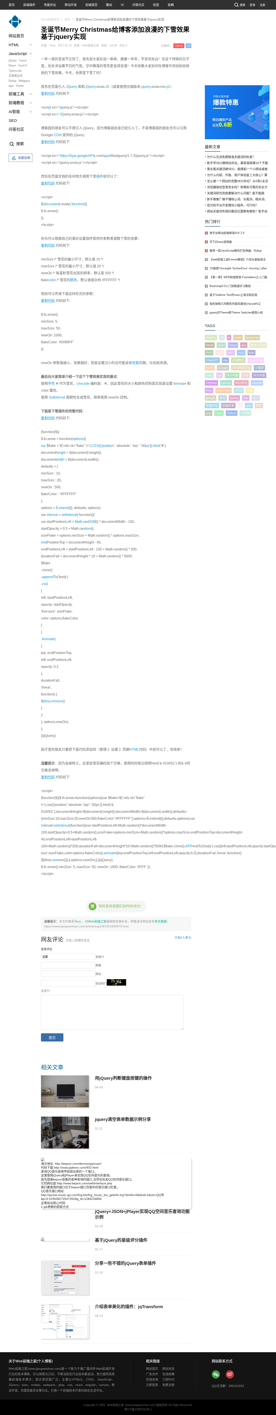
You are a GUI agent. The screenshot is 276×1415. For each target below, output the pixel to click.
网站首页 (16, 36)
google (82, 156)
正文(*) (45, 990)
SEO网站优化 (241, 367)
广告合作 (152, 1374)
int (43, 825)
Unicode (83, 383)
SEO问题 (232, 375)
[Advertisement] (237, 53)
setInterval (69, 515)
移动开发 (71, 4)
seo (243, 345)
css (44, 584)
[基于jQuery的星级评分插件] (65, 1239)
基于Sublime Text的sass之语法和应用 (233, 294)
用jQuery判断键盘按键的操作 (123, 1078)
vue (225, 360)
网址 (98, 973)
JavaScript (256, 360)
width (60, 459)
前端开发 (228, 405)
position (108, 446)
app (208, 413)
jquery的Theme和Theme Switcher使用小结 (236, 312)
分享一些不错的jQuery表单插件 (125, 1263)
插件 (99, 176)
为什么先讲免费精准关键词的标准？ (231, 157)
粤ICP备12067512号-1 (138, 1409)
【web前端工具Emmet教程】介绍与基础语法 (238, 259)
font (176, 383)
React (12, 65)
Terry (78, 921)
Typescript (15, 70)
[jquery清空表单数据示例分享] (65, 1133)
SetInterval (57, 397)
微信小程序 (258, 345)
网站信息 (168, 1368)
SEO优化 (241, 382)
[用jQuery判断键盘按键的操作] (65, 1091)
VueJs (23, 60)
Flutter (20, 85)
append (47, 577)
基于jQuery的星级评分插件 (121, 1240)
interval (52, 515)
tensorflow (223, 390)
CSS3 (239, 390)
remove (57, 701)
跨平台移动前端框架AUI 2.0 (227, 233)
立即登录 (152, 1385)
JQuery (179, 45)
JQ (62, 114)
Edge (219, 413)
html (156, 446)
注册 (262, 4)
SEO (13, 120)
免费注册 (168, 1385)
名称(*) (100, 956)
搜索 (242, 4)
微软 (259, 405)
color (52, 280)
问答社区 (138, 4)
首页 (12, 4)
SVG (209, 352)
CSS (95, 446)
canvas (226, 382)
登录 (252, 4)
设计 (256, 398)
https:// (65, 156)
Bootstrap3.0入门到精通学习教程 (230, 286)
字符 (51, 383)
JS (188, 45)
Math (78, 521)
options (78, 439)
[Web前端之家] (15, 24)
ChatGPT (212, 360)
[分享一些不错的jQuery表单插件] (65, 1278)
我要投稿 (24, 157)
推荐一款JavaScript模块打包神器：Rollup (236, 250)
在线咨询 (152, 1379)
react (209, 375)
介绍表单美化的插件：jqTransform (129, 1306)
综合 (67, 19)
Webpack (24, 80)
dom (88, 528)
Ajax (73, 156)
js (168, 86)
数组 (223, 398)
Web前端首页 (50, 19)
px (147, 446)
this (46, 701)
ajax (11, 85)
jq (61, 107)
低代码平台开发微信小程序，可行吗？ (232, 205)
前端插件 (29, 4)
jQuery (13, 60)
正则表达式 (16, 75)
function (78, 204)
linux (209, 390)
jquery (146, 86)
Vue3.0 (22, 65)
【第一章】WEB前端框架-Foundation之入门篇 (238, 277)
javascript (252, 337)
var (43, 446)
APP (188, 846)
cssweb (257, 382)
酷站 (109, 4)
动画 (246, 375)
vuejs (238, 337)
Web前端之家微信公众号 (216, 1374)
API (91, 156)
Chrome (211, 382)
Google (223, 367)
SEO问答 (259, 375)
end (44, 542)
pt (49, 107)
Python (231, 413)
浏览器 (245, 413)
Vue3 (221, 345)
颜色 (73, 280)
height (61, 452)
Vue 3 (210, 367)
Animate (48, 639)
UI (122, 4)
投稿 (171, 4)
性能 (135, 363)
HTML (134, 749)
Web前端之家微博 (230, 1374)
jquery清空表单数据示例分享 (123, 1119)
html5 (209, 345)
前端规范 (91, 4)
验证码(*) (101, 983)
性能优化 (50, 4)
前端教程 (238, 360)
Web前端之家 (97, 921)
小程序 (259, 367)
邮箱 (98, 965)
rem (55, 860)
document (51, 204)
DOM (92, 521)
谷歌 (250, 390)
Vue (245, 398)
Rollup (12, 80)
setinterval (62, 825)
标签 (156, 4)
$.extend (62, 508)
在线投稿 (168, 1374)
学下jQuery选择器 (221, 241)
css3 (241, 352)
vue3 (219, 352)
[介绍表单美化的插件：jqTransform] (65, 1321)
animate (110, 853)
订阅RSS (168, 1379)
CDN (58, 135)
